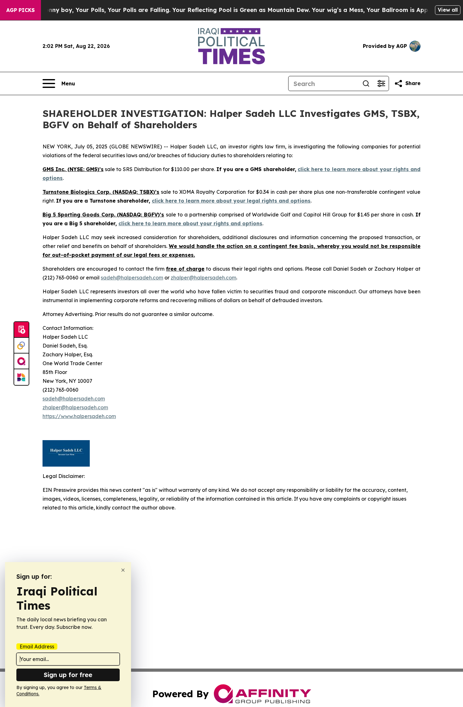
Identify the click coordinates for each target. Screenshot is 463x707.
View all (448, 10)
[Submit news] (21, 330)
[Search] (366, 83)
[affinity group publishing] (21, 361)
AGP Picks (20, 10)
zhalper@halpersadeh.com (203, 277)
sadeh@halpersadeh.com (132, 277)
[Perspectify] (21, 346)
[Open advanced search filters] (381, 83)
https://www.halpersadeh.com (79, 416)
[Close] (123, 570)
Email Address (37, 646)
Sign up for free (68, 675)
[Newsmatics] (21, 377)
